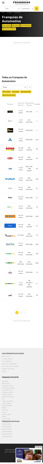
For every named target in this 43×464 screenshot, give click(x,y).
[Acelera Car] (10, 121)
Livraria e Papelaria (6, 403)
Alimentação (5, 381)
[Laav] (10, 226)
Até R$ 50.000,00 (6, 429)
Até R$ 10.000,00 (6, 424)
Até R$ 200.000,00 (7, 434)
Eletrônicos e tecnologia (8, 396)
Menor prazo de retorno (9, 29)
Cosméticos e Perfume (7, 392)
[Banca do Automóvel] (10, 130)
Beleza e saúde (6, 383)
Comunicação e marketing (8, 388)
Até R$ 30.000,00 (6, 426)
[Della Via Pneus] (10, 158)
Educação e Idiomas (7, 394)
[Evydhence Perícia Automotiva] (10, 188)
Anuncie (4, 371)
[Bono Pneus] (10, 149)
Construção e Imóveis (7, 390)
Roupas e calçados (6, 414)
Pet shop (4, 412)
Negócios (4, 407)
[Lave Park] (10, 235)
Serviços (4, 416)
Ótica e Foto (5, 410)
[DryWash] (10, 179)
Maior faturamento (26, 25)
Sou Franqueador (7, 361)
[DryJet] (10, 169)
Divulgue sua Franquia (8, 369)
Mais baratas (15, 25)
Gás (3, 399)
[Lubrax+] (10, 263)
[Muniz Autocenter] (10, 295)
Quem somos (5, 356)
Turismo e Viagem (6, 418)
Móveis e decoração (7, 405)
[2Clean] (10, 112)
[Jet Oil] (10, 216)
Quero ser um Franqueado (9, 364)
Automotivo (17, 12)
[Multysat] (10, 284)
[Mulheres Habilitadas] (10, 272)
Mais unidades (7, 25)
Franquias (9, 12)
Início (3, 12)
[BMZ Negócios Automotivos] (10, 140)
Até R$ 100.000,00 (7, 431)
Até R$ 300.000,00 (7, 436)
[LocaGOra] (10, 244)
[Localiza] (10, 254)
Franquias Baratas (7, 359)
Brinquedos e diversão (7, 385)
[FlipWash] (10, 198)
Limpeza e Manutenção (7, 401)
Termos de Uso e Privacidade (10, 366)
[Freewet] (10, 207)
